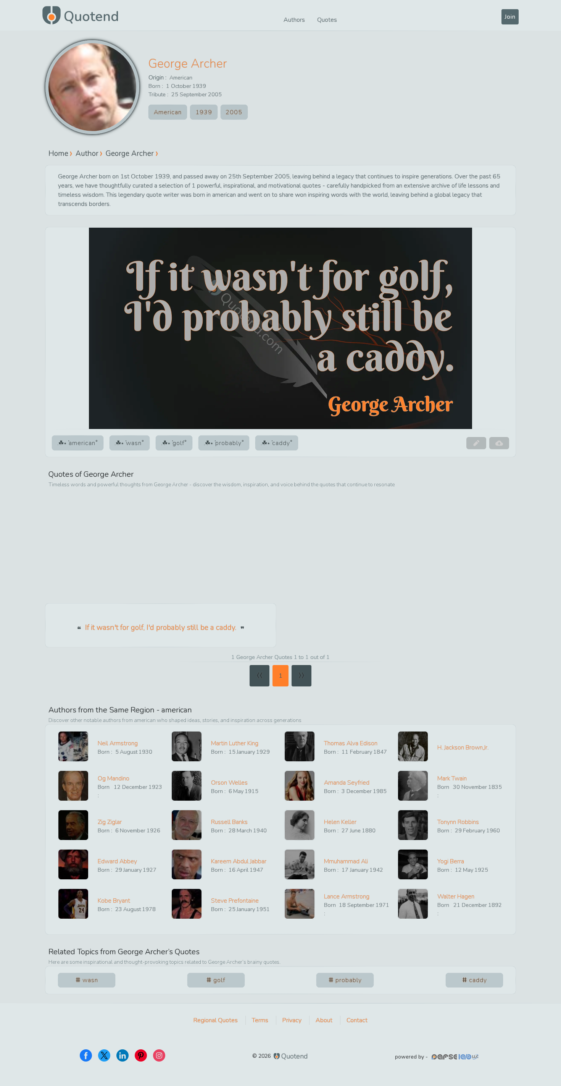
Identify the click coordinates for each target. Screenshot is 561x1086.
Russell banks (229, 822)
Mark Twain (452, 778)
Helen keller (340, 822)
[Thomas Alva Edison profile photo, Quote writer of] (299, 746)
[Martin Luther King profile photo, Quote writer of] (187, 746)
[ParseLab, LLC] (456, 1057)
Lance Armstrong (346, 896)
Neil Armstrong (118, 743)
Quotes (327, 20)
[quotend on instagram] (159, 1055)
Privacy (291, 1020)
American (180, 77)
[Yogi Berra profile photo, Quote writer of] (413, 864)
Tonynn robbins (458, 822)
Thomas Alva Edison (350, 743)
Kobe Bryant (114, 901)
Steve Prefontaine (235, 901)
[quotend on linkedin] (122, 1055)
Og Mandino (113, 778)
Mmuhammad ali (346, 861)
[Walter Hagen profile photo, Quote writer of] (413, 904)
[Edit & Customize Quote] (476, 443)
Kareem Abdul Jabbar (238, 861)
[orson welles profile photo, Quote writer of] (187, 786)
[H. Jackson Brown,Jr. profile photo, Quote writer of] (413, 746)
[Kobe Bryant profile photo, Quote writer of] (73, 904)
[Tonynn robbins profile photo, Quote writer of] (413, 825)
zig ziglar (110, 822)
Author (87, 154)
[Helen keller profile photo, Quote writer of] (299, 825)
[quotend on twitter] (104, 1055)
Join (510, 17)
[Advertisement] (280, 546)
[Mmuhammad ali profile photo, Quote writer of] (299, 864)
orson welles (229, 782)
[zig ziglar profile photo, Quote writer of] (73, 825)
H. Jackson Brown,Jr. (462, 747)
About (324, 1020)
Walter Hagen (455, 896)
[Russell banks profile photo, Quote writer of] (187, 825)
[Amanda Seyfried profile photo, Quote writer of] (299, 786)
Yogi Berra (450, 861)
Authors (294, 20)
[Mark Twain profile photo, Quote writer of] (413, 786)
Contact (357, 1020)
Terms (260, 1020)
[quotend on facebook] (86, 1055)
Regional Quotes (215, 1020)
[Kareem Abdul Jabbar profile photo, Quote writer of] (187, 864)
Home (58, 154)
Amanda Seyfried (346, 782)
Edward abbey (117, 861)
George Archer (187, 63)
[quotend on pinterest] (141, 1055)
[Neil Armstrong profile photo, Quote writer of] (73, 746)
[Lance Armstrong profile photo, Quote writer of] (299, 904)
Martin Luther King (234, 743)
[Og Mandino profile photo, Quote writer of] (73, 786)
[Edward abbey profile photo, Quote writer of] (73, 864)
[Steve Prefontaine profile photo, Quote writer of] (187, 904)
